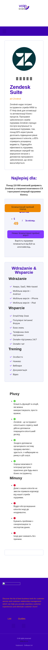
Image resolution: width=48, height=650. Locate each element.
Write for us (24, 641)
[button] (4, 31)
